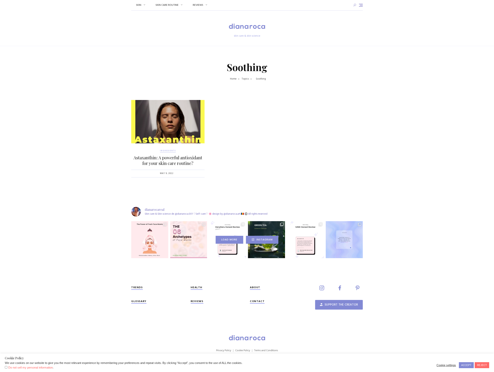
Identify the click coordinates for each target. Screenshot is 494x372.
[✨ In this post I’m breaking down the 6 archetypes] (188, 239)
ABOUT (255, 287)
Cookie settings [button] (446, 365)
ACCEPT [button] (466, 365)
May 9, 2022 (166, 173)
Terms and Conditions (266, 350)
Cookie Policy (242, 350)
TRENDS (137, 287)
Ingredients (168, 150)
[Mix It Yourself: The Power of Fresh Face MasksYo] (149, 239)
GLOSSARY (138, 301)
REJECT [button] (482, 365)
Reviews (198, 5)
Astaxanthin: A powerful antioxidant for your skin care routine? (168, 160)
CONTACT (257, 301)
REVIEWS (197, 301)
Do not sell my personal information (30, 367)
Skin (138, 5)
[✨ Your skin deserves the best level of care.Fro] (305, 239)
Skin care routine (167, 5)
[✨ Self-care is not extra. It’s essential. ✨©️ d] (344, 239)
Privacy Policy (223, 350)
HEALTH (197, 287)
